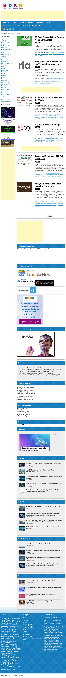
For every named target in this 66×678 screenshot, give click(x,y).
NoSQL (4, 657)
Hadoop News (52, 79)
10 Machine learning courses (24, 416)
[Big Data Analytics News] (14, 9)
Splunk (49, 82)
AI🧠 (14, 23)
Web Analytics (14, 667)
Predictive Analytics (44, 82)
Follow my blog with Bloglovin (8, 669)
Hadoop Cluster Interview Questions (26, 389)
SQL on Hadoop (4, 666)
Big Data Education (27, 624)
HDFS (8, 643)
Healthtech (4, 75)
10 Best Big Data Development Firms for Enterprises (40, 594)
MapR (16, 645)
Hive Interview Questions (23, 398)
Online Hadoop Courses (23, 411)
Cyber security (10, 633)
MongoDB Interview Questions (24, 392)
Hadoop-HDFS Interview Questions (25, 387)
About (9, 22)
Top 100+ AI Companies (29, 641)
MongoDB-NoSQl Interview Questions (26, 393)
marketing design (6, 651)
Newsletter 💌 (26, 25)
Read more (51, 650)
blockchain (11, 626)
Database (4, 634)
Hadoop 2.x (4, 640)
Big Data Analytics (10, 622)
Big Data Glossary (6, 26)
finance (3, 638)
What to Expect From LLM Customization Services (32, 368)
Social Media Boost (28, 636)
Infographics (4, 80)
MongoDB (11, 655)
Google (60, 138)
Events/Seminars (5, 65)
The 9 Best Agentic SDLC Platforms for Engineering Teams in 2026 (36, 373)
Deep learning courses (22, 408)
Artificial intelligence (16, 618)
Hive (50, 54)
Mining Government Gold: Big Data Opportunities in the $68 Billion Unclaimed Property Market (42, 490)
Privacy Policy (26, 634)
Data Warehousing (13, 636)
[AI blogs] (36, 356)
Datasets (34, 25)
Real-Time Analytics (9, 661)
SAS (2, 96)
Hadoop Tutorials (41, 54)
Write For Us (26, 642)
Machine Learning (5, 84)
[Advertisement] (32, 15)
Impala (42, 81)
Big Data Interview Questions (24, 386)
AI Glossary (26, 620)
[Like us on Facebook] (7, 29)
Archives (19, 425)
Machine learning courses (23, 409)
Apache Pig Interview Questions (25, 396)
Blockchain (4, 47)
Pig (38, 82)
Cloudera (42, 79)
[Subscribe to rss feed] (4, 29)
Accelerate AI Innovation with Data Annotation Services (41, 581)
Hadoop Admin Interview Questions (25, 390)
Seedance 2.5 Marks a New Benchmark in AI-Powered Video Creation (36, 371)
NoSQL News (41, 55)
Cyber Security (5, 59)
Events (24, 633)
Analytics (49, 78)
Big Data (30, 23)
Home (4, 22)
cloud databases (5, 631)
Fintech (3, 66)
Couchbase (57, 52)
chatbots (14, 627)
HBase (46, 54)
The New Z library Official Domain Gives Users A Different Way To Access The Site (40, 369)
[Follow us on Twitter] (10, 29)
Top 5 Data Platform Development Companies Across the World (44, 587)
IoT (14, 643)
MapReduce (5, 647)
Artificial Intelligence (6, 42)
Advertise (18, 25)
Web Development (5, 101)
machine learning (7, 645)
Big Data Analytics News (13, 33)
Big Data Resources (28, 627)
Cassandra (52, 52)
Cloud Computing (5, 54)
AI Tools (41, 25)
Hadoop (48, 23)
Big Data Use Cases (6, 45)
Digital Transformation (6, 63)
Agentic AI (4, 39)
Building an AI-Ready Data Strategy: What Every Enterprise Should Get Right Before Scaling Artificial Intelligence (42, 514)
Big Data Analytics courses (23, 414)
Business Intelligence (6, 49)
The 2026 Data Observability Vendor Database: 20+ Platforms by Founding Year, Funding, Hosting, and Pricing (44, 521)
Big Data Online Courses (23, 413)
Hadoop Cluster (11, 640)
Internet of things (5, 82)
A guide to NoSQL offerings (47, 124)
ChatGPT (3, 52)
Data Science (39, 23)
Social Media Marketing (15, 664)
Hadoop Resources (11, 641)
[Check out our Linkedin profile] (13, 29)
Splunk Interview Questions (24, 395)
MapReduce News (55, 54)
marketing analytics (10, 649)
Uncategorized (5, 99)
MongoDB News (55, 81)
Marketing (3, 87)
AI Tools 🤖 (23, 22)
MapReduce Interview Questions (25, 399)
